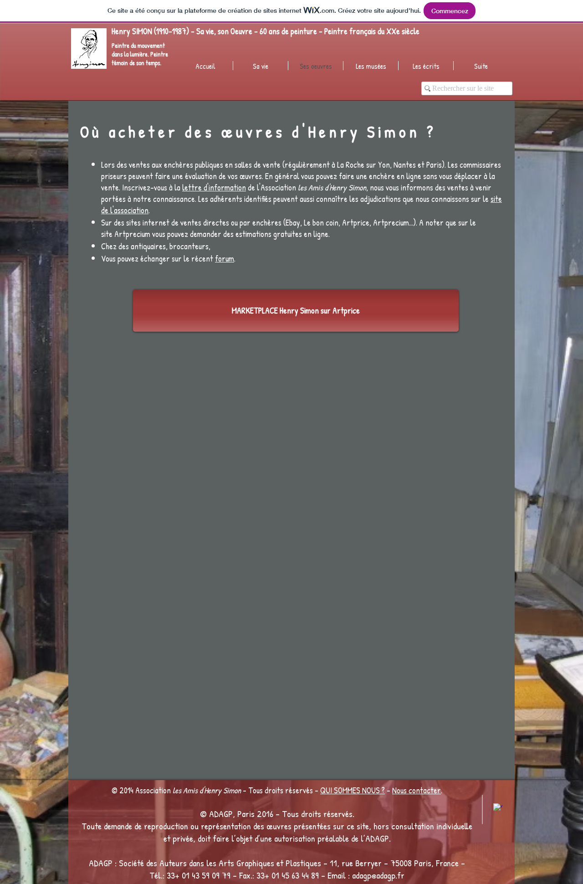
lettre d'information (214, 187)
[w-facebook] (497, 807)
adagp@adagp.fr (378, 875)
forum (224, 258)
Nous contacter (416, 790)
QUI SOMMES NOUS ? (352, 790)
